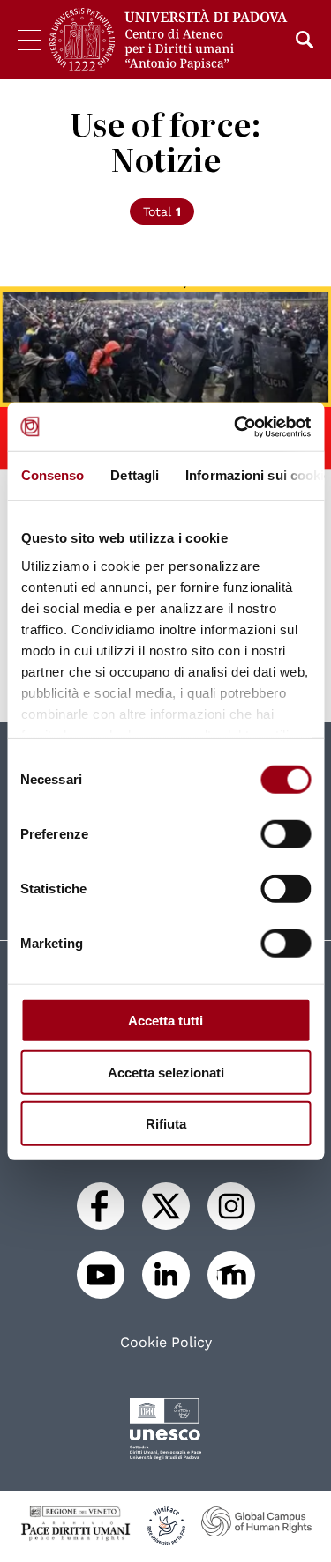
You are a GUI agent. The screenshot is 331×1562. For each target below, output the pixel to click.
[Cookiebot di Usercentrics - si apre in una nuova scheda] (236, 426)
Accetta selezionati (166, 1071)
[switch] (285, 834)
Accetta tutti (165, 1020)
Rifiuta (166, 1123)
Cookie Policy (166, 1343)
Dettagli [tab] (134, 475)
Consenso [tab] (52, 475)
